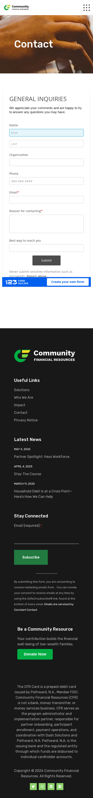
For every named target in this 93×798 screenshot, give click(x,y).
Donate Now (35, 654)
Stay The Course (27, 474)
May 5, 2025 (22, 449)
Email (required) (28, 526)
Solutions (21, 390)
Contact (20, 413)
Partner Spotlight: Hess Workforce (41, 457)
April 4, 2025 (23, 466)
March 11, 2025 (24, 483)
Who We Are (23, 397)
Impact (19, 405)
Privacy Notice (26, 420)
